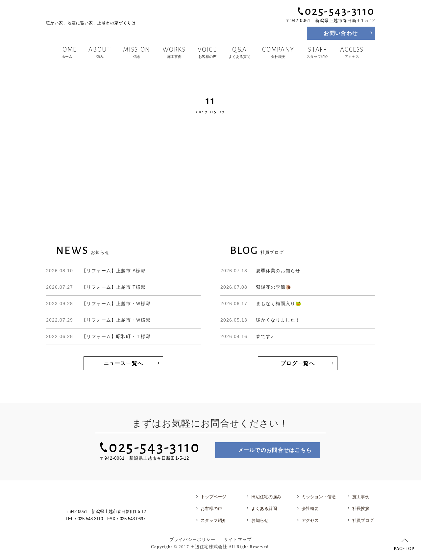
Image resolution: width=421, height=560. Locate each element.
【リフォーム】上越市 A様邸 (96, 270)
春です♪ (246, 336)
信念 (137, 52)
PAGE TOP (404, 549)
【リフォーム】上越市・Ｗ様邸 (98, 303)
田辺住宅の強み (266, 496)
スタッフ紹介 (317, 52)
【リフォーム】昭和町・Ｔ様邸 (98, 336)
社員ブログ (363, 520)
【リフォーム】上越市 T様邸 (96, 287)
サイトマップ (238, 539)
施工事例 (174, 52)
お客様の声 (207, 52)
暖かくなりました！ (260, 320)
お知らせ (259, 520)
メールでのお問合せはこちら (275, 450)
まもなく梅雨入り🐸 (260, 303)
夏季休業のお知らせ (260, 270)
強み (100, 52)
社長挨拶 (360, 508)
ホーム (67, 52)
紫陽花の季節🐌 (255, 287)
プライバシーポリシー (192, 539)
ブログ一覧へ (298, 363)
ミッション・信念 (319, 496)
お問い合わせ (341, 33)
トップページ (213, 496)
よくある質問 (239, 52)
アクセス (352, 52)
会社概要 (278, 52)
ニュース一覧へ (123, 363)
